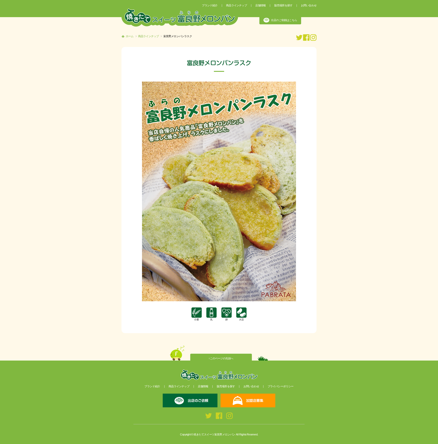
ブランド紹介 (152, 386)
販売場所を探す (283, 5)
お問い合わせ (309, 5)
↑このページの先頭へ (221, 358)
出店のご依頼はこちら (284, 20)
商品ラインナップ (148, 36)
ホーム (130, 36)
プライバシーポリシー (281, 386)
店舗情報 (260, 5)
